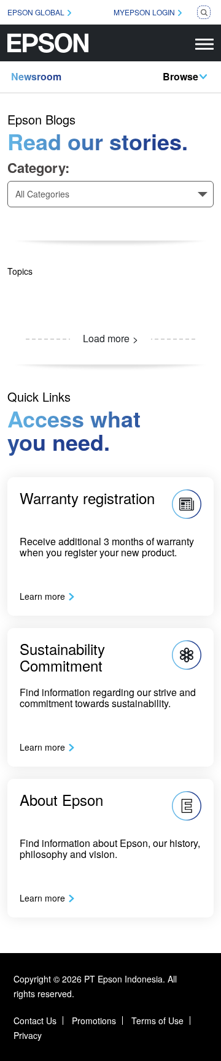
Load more (106, 338)
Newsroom (36, 76)
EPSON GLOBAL (35, 12)
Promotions (94, 1020)
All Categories (42, 194)
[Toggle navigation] (204, 43)
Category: (38, 167)
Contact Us (35, 1020)
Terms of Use (157, 1020)
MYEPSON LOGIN (144, 12)
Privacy (28, 1035)
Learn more (42, 596)
